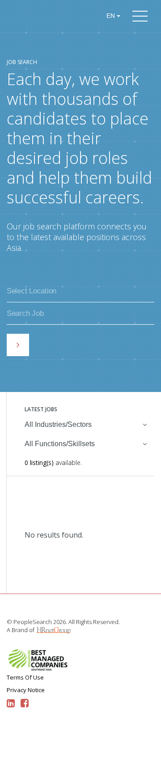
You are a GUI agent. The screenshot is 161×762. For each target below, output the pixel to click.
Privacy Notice (26, 690)
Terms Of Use (25, 677)
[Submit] (18, 345)
